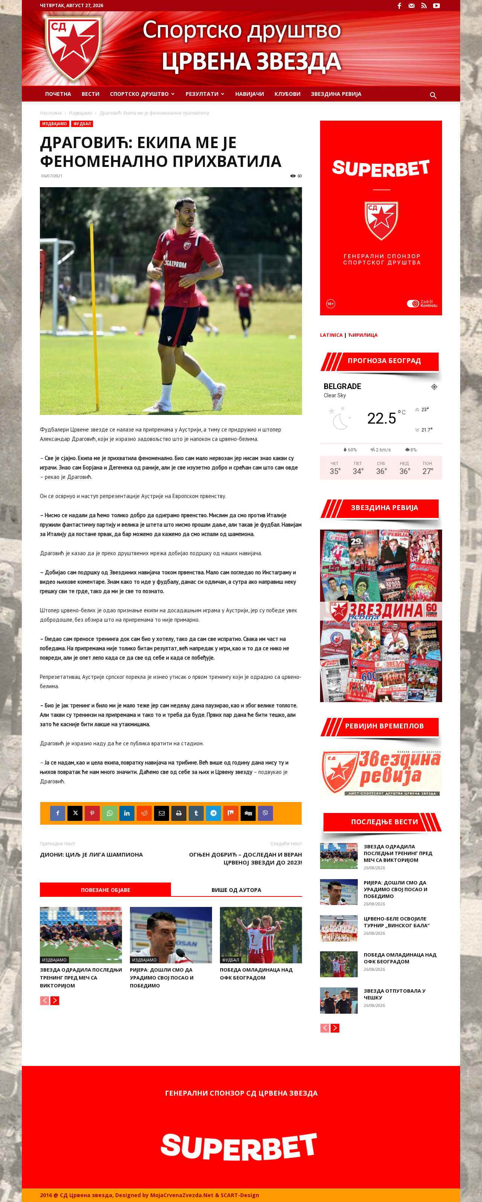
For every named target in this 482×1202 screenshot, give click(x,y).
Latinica (331, 335)
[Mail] (411, 5)
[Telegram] (213, 813)
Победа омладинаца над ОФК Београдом (400, 958)
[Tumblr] (196, 813)
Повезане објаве (105, 889)
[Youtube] (436, 5)
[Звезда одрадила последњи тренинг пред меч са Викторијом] (81, 935)
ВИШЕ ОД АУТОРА (236, 889)
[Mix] (230, 813)
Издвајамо (80, 113)
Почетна (58, 93)
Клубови (287, 93)
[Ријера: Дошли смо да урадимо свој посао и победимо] (171, 935)
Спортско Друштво (139, 93)
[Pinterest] (92, 813)
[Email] (161, 813)
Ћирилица (363, 335)
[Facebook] (399, 5)
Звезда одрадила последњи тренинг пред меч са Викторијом (81, 977)
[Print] (178, 813)
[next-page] (54, 1000)
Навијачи (249, 93)
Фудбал (82, 123)
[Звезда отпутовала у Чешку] (339, 1000)
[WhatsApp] (109, 813)
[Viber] (265, 813)
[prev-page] (44, 1000)
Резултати (202, 93)
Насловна (51, 113)
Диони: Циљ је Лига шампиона (91, 854)
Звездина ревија (336, 93)
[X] (74, 813)
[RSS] (424, 5)
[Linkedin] (126, 813)
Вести (90, 93)
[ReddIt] (144, 813)
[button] (433, 96)
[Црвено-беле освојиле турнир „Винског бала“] (339, 928)
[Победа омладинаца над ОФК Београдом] (261, 935)
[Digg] (248, 813)
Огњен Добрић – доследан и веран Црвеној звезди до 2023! (245, 858)
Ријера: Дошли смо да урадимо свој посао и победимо (162, 977)
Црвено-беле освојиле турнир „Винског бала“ (397, 922)
